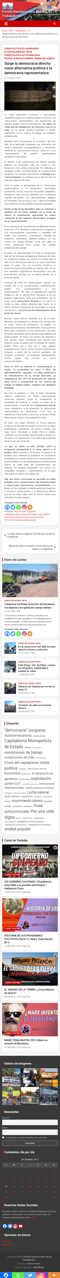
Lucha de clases (19, 793)
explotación (41, 778)
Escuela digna (24, 779)
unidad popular (29, 520)
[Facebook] (7, 507)
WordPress (39, 1267)
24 (54, 1186)
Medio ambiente (12, 796)
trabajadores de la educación (30, 821)
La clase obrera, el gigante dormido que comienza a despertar (31, 535)
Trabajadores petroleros (39, 824)
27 (22, 1192)
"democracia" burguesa (25, 511)
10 (54, 1175)
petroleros (28, 806)
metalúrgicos (47, 797)
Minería (7, 801)
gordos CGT (12, 783)
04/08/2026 (9, 997)
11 (6, 1181)
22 (38, 1186)
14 (30, 1181)
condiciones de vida (19, 757)
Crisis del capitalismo (21, 763)
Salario (18, 818)
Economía (12, 773)
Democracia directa (13, 517)
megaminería (27, 796)
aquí (33, 1217)
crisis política (43, 514)
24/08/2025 (23, 711)
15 (38, 1181)
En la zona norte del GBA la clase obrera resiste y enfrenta (37, 648)
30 (46, 1192)
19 (14, 1186)
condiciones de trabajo (23, 752)
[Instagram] (24, 507)
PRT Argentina (24, 892)
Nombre (6, 1118)
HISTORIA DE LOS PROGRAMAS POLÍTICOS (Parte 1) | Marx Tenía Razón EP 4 (28, 939)
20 (22, 1186)
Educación (26, 774)
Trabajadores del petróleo (15, 825)
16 (46, 1181)
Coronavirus (40, 758)
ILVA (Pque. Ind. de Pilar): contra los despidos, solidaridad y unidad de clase (36, 668)
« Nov (5, 1197)
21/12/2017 (9, 78)
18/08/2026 (9, 892)
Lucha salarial (38, 792)
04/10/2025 (9, 611)
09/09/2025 (23, 693)
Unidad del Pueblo (44, 58)
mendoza (38, 797)
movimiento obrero (27, 800)
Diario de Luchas (15, 559)
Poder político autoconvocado (22, 55)
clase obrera (36, 748)
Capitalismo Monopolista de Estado (20, 514)
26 (14, 1192)
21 (30, 1186)
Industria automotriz (30, 784)
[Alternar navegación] (6, 23)
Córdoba (22, 769)
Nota (29, 52)
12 (14, 1181)
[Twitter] (12, 507)
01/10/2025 (23, 653)
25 (6, 1192)
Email (4, 1128)
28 (30, 1192)
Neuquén (48, 801)
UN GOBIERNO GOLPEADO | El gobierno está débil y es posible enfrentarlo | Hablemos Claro (27, 885)
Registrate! (7, 1244)
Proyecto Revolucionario (18, 58)
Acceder (6, 1241)
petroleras (17, 806)
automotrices (39, 736)
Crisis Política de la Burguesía (21, 48)
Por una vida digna (12, 520)
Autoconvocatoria (18, 735)
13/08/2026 (9, 946)
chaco (27, 747)
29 (38, 1192)
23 (46, 1186)
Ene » (55, 1197)
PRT (19, 78)
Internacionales (14, 787)
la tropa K (8, 793)
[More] (29, 507)
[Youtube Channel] (20, 1226)
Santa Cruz (27, 818)
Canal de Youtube (16, 840)
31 (54, 1192)
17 (54, 1181)
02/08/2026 (9, 1047)
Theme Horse (33, 1263)
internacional (46, 783)
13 (22, 1181)
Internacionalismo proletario (39, 788)
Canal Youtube (12, 875)
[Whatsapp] (18, 507)
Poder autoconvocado (33, 517)
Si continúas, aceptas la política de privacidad (26, 1137)
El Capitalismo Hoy (14, 52)
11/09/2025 (23, 674)
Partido (7, 806)
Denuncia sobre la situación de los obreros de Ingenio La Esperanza (31, 547)
